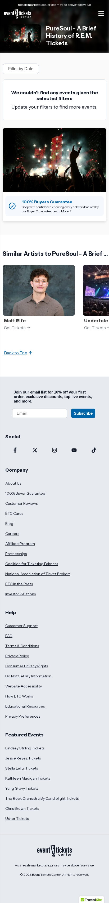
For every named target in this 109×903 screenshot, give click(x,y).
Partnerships (16, 553)
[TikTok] (94, 451)
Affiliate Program (20, 543)
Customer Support (21, 625)
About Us (13, 483)
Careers (12, 533)
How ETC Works (19, 696)
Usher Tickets (17, 818)
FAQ (8, 635)
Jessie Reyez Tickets (23, 758)
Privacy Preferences (22, 716)
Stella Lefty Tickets (21, 768)
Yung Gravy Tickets (21, 788)
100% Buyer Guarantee (25, 493)
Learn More (60, 211)
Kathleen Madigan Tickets (27, 778)
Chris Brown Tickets (22, 808)
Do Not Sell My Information (28, 676)
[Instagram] (54, 451)
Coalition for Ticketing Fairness (31, 563)
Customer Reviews (21, 503)
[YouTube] (74, 451)
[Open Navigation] (101, 13)
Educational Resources (25, 706)
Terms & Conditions (22, 645)
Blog (9, 523)
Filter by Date (20, 68)
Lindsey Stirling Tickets (24, 748)
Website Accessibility (23, 686)
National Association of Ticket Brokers (37, 573)
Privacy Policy (17, 656)
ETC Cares (14, 513)
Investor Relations (20, 594)
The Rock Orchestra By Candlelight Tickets (42, 798)
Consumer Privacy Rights (26, 666)
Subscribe (83, 413)
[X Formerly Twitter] (34, 451)
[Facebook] (15, 451)
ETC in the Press (19, 584)
